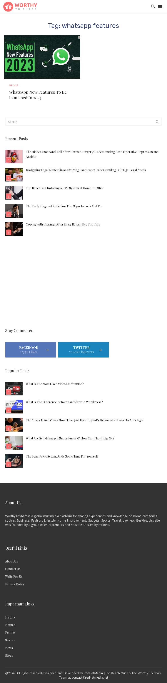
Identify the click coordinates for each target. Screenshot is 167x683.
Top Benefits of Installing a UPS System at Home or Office (65, 188)
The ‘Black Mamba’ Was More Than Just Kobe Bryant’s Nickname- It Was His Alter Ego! (84, 420)
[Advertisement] (83, 282)
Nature (10, 625)
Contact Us (12, 569)
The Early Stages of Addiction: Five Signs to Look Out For (64, 206)
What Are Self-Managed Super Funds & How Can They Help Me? (70, 438)
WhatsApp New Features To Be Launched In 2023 (38, 94)
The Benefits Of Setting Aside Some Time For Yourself (62, 456)
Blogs (13, 85)
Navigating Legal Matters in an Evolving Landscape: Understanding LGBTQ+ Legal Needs (86, 170)
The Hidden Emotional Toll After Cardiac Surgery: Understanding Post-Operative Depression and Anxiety (92, 154)
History (10, 617)
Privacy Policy (14, 584)
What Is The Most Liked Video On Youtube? (55, 384)
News (9, 648)
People (10, 632)
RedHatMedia (93, 673)
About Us (11, 561)
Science (10, 640)
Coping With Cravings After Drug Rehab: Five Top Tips (63, 224)
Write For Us (14, 577)
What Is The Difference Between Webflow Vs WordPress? (64, 402)
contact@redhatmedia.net (90, 677)
